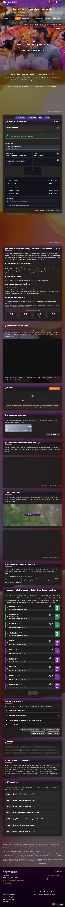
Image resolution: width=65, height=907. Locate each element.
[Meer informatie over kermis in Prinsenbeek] (32, 686)
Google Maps (11, 161)
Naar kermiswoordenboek (51, 729)
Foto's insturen (54, 388)
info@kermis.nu (42, 863)
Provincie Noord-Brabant (26, 86)
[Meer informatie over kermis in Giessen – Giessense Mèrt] (32, 660)
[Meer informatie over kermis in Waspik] (32, 642)
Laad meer (32, 693)
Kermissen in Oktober (26, 747)
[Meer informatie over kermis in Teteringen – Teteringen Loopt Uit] (32, 634)
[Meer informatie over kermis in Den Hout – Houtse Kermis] (32, 677)
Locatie (47, 117)
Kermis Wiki (8, 750)
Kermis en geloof (53, 733)
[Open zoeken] (49, 2)
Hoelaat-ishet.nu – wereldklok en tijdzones (45, 894)
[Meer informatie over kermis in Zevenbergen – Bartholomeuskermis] (32, 616)
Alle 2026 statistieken (53, 434)
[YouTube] (61, 871)
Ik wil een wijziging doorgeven (22, 750)
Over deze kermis (20, 117)
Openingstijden (32, 117)
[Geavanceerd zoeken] (52, 2)
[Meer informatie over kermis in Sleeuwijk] (32, 608)
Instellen (48, 18)
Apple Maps (21, 161)
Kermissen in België (8, 897)
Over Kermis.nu (9, 753)
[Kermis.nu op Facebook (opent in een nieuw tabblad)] (4, 5)
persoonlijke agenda (29, 602)
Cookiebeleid (20, 880)
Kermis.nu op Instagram (37, 753)
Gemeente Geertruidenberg (40, 86)
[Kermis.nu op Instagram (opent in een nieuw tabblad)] (7, 5)
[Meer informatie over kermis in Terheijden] (32, 668)
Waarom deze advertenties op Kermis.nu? (53, 111)
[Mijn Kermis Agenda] (56, 2)
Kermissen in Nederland (9, 894)
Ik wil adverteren (52, 750)
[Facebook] (58, 871)
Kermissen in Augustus (8, 899)
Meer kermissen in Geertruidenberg (44, 747)
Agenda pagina (38, 449)
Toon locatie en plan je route (33, 514)
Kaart (57, 153)
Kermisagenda (6, 901)
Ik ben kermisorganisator (54, 210)
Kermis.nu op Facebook (22, 753)
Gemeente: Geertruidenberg (36, 130)
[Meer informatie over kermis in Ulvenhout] (32, 625)
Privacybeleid (12, 880)
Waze (9, 164)
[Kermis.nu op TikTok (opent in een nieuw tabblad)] (10, 5)
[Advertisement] (32, 99)
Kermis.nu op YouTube (52, 753)
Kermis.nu (10, 86)
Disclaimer (5, 880)
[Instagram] (55, 871)
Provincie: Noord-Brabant (20, 130)
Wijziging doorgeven (40, 210)
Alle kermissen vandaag (11, 747)
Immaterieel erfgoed (37, 733)
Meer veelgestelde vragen (30, 729)
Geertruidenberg (37, 301)
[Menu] (60, 2)
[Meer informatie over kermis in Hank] (32, 651)
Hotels (40, 117)
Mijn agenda (56, 18)
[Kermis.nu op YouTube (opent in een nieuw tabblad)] (13, 5)
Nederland (16, 86)
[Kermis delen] (53, 904)
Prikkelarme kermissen (8, 903)
